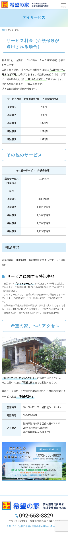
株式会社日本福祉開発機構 (28, 526)
